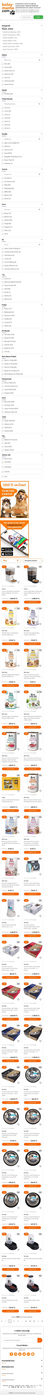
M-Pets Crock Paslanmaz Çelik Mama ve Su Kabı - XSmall (32, 1218)
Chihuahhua (9, 255)
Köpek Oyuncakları (11, 46)
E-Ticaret (15, 1393)
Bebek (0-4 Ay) (10, 440)
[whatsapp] (28, 1354)
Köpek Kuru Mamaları (12, 32)
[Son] (42, 1321)
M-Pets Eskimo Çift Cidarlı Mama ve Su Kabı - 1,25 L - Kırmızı (10, 1010)
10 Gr (7, 108)
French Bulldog (10, 262)
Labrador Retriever (11, 269)
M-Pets (26, 881)
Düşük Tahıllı (9, 420)
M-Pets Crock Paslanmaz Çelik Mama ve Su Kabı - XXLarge (10, 1135)
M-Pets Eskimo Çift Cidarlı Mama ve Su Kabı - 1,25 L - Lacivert (10, 1051)
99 (34, 1321)
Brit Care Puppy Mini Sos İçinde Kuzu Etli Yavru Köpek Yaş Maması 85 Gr (10, 885)
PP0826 (8, 94)
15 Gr (7, 114)
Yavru (8, 446)
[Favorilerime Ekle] (18, 582)
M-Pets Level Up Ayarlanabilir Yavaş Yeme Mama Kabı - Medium (32, 926)
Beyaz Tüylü (9, 160)
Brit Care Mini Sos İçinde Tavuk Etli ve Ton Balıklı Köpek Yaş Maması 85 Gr (31, 843)
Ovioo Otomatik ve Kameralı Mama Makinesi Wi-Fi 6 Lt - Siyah (33, 593)
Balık (7, 185)
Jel (6, 234)
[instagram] (15, 1354)
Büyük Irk (9, 348)
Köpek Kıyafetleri (10, 38)
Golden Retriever (11, 265)
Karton (8, 308)
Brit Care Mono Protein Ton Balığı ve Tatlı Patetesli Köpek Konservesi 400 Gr (10, 760)
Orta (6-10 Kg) (10, 367)
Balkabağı (9, 188)
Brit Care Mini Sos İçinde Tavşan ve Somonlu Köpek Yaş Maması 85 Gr (32, 676)
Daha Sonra (26, 17)
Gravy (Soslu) (10, 285)
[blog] (32, 1354)
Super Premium (11, 408)
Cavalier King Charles (12, 252)
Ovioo (4, 589)
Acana (8, 67)
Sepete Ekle (10, 602)
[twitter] (24, 1354)
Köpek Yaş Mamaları (11, 35)
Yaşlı (7, 443)
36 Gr (7, 128)
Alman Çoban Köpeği (12, 248)
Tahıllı (8, 427)
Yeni (5, 476)
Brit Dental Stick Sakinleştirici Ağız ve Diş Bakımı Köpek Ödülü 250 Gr (33, 718)
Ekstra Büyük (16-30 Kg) (13, 374)
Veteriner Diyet (10, 412)
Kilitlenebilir (9, 312)
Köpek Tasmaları (10, 49)
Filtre (5, 561)
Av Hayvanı (9, 181)
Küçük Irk (9, 338)
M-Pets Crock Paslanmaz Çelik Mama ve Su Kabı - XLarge (32, 1135)
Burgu (7, 213)
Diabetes (8, 163)
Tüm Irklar (9, 334)
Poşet (8, 322)
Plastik (8, 319)
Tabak (7, 326)
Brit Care (4, 630)
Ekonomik (9, 401)
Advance (8, 74)
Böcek (7, 198)
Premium (9, 405)
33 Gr (7, 121)
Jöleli (7, 289)
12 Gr (7, 111)
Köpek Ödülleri (9, 40)
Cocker (7, 259)
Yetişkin (9, 450)
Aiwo (7, 77)
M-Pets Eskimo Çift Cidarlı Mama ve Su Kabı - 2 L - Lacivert (32, 1010)
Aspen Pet (8, 84)
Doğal (7, 223)
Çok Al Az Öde (11, 386)
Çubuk (8, 220)
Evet (38, 17)
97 (26, 1321)
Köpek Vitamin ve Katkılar (13, 43)
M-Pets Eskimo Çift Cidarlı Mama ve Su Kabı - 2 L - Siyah (32, 1051)
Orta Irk (8, 345)
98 (30, 1321)
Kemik (7, 292)
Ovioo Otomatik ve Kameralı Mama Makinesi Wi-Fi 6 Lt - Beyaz (11, 593)
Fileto (7, 230)
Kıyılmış (7, 295)
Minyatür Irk (10, 341)
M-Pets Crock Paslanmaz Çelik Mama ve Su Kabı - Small (10, 1218)
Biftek (7, 192)
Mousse (8, 299)
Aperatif (8, 153)
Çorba (7, 278)
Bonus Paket (10, 383)
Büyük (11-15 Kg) (11, 370)
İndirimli (6, 471)
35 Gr (7, 125)
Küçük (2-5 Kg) (11, 364)
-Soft (10, 1393)
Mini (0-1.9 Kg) (10, 360)
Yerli (7, 462)
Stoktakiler (7, 467)
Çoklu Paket (10, 389)
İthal (8, 459)
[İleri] (38, 1321)
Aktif (7, 146)
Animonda (9, 81)
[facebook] (11, 1354)
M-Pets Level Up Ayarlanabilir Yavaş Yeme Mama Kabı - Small (10, 968)
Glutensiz (8, 424)
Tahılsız (8, 431)
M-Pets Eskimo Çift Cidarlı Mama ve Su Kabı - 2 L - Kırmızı (32, 968)
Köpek (7, 29)
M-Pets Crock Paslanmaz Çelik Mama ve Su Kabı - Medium (32, 1177)
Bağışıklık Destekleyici (13, 156)
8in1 (7, 64)
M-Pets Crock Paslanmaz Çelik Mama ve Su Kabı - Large (10, 1177)
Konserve (9, 315)
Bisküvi (8, 217)
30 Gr (7, 118)
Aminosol (8, 150)
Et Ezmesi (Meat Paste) (12, 282)
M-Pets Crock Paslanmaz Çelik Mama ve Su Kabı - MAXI (32, 1093)
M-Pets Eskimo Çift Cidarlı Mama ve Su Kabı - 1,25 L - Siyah (10, 1093)
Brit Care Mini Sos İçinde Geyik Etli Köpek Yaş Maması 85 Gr (11, 843)
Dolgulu (8, 227)
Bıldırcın (8, 195)
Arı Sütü (8, 178)
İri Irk (7, 351)
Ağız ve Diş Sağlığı (11, 143)
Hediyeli (8, 393)
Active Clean (9, 70)
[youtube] (20, 1354)
